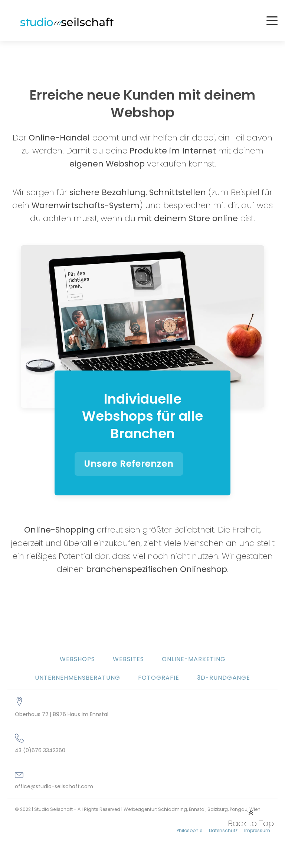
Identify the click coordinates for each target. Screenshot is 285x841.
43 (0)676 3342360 (40, 750)
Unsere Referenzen (129, 463)
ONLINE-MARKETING (194, 659)
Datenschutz (223, 831)
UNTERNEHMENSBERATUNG (77, 677)
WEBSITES (128, 659)
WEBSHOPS (77, 659)
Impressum (257, 831)
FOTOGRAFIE (158, 677)
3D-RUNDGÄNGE (223, 677)
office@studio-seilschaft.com (54, 786)
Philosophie (189, 831)
